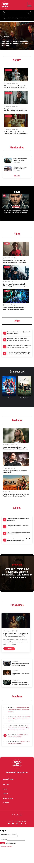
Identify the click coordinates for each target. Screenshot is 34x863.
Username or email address (8, 834)
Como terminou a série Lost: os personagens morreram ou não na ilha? (20, 683)
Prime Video (12, 18)
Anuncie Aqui (21, 821)
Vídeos (17, 192)
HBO (26, 18)
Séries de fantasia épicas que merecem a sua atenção (20, 159)
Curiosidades (17, 605)
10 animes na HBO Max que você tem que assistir (17, 526)
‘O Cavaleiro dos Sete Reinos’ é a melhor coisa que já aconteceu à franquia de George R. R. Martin (18, 353)
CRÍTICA (5, 793)
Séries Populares (17, 372)
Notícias (17, 60)
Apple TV (18, 18)
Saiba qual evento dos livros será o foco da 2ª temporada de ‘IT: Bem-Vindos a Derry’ (15, 87)
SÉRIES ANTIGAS (8, 798)
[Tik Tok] (21, 823)
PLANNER (6, 803)
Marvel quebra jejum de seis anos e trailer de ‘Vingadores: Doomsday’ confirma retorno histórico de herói (14, 308)
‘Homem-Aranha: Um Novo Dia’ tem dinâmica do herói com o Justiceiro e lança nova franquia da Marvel (14, 261)
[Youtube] (8, 823)
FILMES (5, 789)
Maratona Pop (17, 147)
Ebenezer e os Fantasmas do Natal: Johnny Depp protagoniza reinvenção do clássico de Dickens (15, 285)
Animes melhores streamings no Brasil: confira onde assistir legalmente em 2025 (19, 539)
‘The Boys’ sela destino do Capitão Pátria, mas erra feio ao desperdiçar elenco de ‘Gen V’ (19, 346)
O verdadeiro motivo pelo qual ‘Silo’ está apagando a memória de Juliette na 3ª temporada (16, 211)
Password (3, 839)
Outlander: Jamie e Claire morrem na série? (21, 674)
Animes (17, 508)
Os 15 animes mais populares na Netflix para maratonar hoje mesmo (18, 533)
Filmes (17, 234)
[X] (25, 823)
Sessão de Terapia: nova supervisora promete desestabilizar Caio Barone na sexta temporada (17, 573)
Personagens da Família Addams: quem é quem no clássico (20, 664)
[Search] (28, 13)
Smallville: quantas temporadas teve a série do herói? (15, 471)
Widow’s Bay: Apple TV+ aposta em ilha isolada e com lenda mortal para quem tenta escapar (18, 339)
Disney (29, 18)
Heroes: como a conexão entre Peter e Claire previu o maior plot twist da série (15, 448)
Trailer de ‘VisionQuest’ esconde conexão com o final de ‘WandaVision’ (15, 133)
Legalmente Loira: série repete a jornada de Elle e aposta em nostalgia (19, 332)
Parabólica (17, 420)
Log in (2, 843)
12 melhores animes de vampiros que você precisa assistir (18, 519)
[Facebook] (13, 823)
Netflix (22, 18)
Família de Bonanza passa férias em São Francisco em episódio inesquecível (16, 495)
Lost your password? (6, 846)
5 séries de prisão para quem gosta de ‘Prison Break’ (20, 167)
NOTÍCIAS (6, 784)
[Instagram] (17, 823)
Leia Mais (9, 648)
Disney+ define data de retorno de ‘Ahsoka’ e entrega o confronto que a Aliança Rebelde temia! (15, 110)
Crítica (17, 321)
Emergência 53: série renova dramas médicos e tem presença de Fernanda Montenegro (15, 43)
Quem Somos (12, 821)
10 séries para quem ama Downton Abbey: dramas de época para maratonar (18, 709)
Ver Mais (17, 175)
